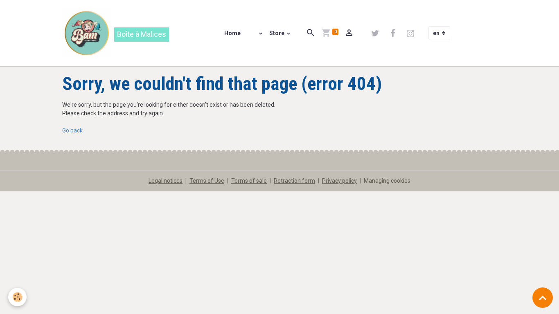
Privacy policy (339, 180)
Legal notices (166, 180)
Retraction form (294, 180)
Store (277, 33)
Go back (72, 130)
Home (232, 33)
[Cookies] (17, 297)
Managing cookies (387, 180)
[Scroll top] (542, 297)
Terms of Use (206, 180)
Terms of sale (249, 180)
